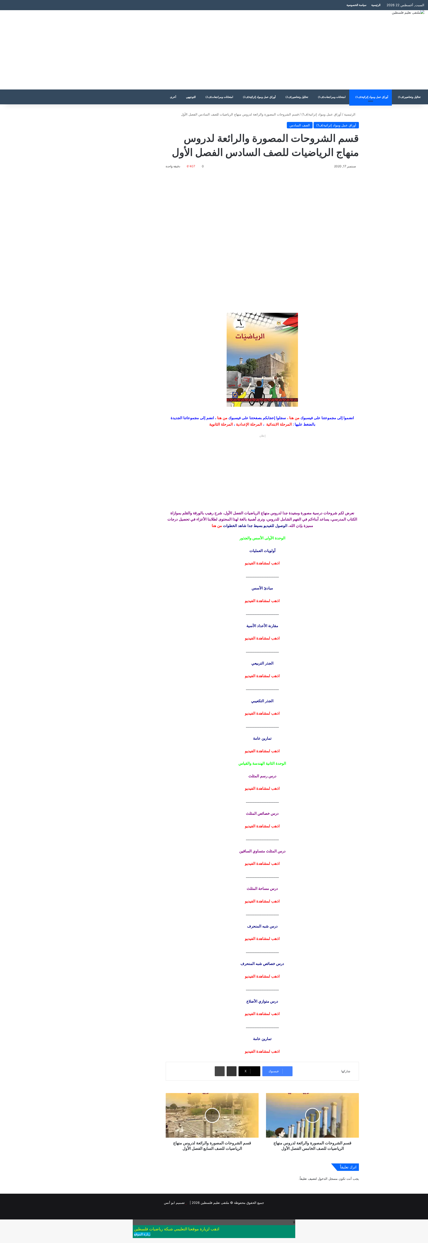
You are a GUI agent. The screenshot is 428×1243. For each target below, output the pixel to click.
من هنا (294, 417)
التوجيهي (191, 96)
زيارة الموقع (142, 1234)
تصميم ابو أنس (174, 1203)
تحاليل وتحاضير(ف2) (297, 96)
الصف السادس (300, 125)
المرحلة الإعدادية (249, 424)
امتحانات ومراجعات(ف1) (332, 96)
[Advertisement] (143, 50)
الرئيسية (375, 5)
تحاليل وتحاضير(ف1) (409, 96)
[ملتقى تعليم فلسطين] (408, 12)
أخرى (173, 96)
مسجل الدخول (328, 1179)
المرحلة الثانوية (221, 424)
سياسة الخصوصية (356, 5)
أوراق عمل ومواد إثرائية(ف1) (371, 96)
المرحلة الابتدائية (279, 424)
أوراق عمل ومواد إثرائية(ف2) (259, 96)
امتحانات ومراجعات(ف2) (219, 96)
